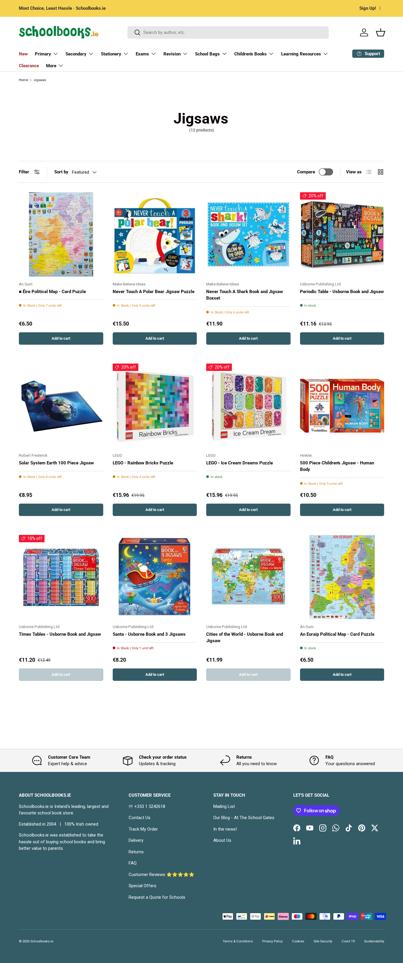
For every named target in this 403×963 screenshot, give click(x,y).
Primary (43, 54)
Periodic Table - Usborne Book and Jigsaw (342, 291)
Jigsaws (39, 80)
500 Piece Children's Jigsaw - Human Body (337, 466)
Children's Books (250, 54)
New (23, 54)
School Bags (207, 54)
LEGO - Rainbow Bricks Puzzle (143, 463)
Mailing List (224, 806)
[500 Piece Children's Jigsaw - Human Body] (342, 406)
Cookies (298, 941)
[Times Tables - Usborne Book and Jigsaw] (61, 577)
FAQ (133, 863)
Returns (136, 851)
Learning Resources (301, 54)
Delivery (136, 840)
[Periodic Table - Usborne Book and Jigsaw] (342, 234)
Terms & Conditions (238, 941)
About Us (222, 840)
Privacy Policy (272, 941)
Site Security (323, 941)
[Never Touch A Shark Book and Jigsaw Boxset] (248, 234)
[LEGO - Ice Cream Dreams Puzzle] (248, 406)
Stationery (111, 54)
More (51, 65)
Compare (306, 172)
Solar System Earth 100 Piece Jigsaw (56, 463)
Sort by (61, 172)
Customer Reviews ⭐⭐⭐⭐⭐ (161, 874)
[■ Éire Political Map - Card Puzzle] (61, 234)
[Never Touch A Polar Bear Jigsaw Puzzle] (155, 234)
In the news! (225, 829)
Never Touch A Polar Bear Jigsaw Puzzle (153, 291)
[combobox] (228, 32)
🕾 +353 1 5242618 (147, 806)
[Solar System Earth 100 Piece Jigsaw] (61, 406)
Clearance (29, 65)
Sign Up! (367, 8)
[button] (380, 32)
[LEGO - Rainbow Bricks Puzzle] (155, 406)
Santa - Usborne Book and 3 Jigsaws (149, 634)
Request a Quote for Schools (157, 897)
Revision (172, 54)
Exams (142, 54)
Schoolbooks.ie (41, 941)
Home (23, 80)
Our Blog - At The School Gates (243, 817)
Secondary (75, 54)
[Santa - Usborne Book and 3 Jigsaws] (155, 577)
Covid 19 (348, 941)
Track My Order (143, 829)
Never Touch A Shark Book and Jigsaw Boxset (244, 295)
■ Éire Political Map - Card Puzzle (52, 291)
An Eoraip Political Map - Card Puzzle (337, 634)
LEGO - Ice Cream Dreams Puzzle (239, 463)
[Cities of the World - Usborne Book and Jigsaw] (248, 577)
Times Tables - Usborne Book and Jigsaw (60, 634)
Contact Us (139, 817)
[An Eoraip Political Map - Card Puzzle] (342, 577)
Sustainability (374, 941)
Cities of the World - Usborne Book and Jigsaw (244, 638)
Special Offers (142, 885)
